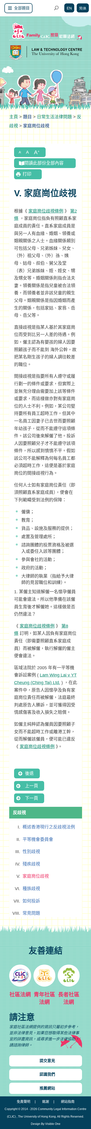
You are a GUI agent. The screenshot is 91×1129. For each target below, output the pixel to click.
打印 (27, 174)
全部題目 (22, 8)
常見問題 (31, 913)
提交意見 (47, 1061)
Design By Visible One (45, 1124)
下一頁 (31, 798)
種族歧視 (31, 888)
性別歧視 (31, 851)
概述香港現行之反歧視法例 (49, 827)
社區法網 (20, 994)
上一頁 (31, 785)
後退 (29, 773)
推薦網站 (47, 1088)
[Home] (13, 116)
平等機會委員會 (38, 839)
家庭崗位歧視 (36, 876)
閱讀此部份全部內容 (44, 163)
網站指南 (67, 1101)
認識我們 (47, 1074)
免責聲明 (23, 1101)
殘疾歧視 (31, 864)
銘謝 (45, 1101)
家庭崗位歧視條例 (45, 211)
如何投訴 (31, 901)
